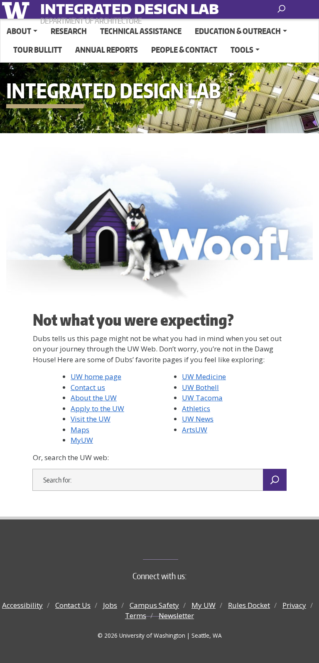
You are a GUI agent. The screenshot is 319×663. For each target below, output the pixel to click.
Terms (135, 615)
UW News (197, 419)
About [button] (19, 31)
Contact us (88, 387)
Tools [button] (242, 49)
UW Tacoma (202, 397)
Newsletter (176, 615)
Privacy (294, 605)
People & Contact (184, 49)
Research (69, 31)
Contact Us (73, 605)
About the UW (94, 397)
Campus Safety (154, 605)
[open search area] (282, 9)
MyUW (82, 440)
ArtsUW (194, 429)
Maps (80, 429)
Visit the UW (90, 419)
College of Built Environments (176, 545)
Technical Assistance (141, 31)
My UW (203, 605)
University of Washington (17, 9)
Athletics (196, 408)
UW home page (96, 376)
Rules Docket (249, 605)
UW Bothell (200, 387)
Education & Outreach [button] (238, 31)
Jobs (110, 605)
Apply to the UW (97, 408)
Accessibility (22, 605)
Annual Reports (106, 49)
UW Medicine (204, 376)
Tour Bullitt (37, 49)
